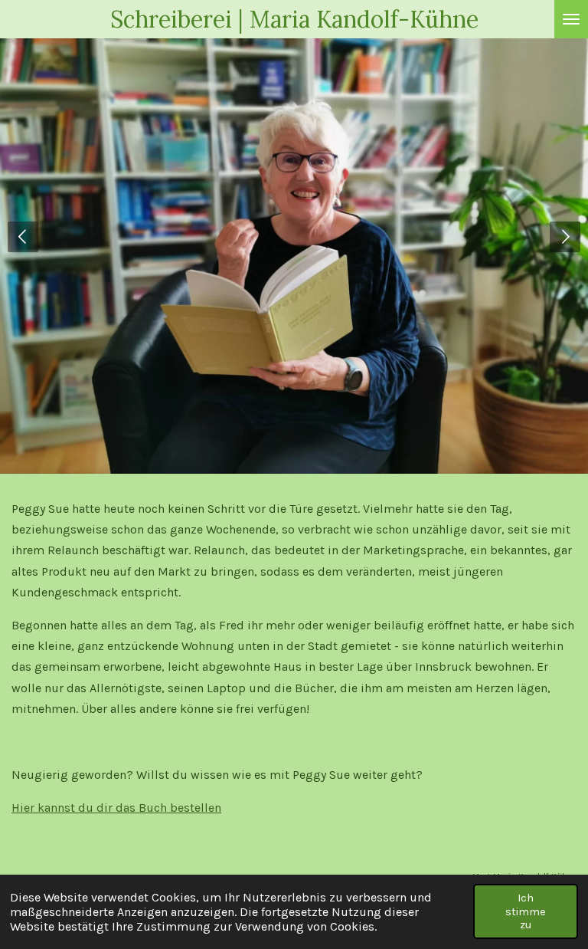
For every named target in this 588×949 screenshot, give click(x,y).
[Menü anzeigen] (571, 19)
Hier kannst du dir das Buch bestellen (116, 807)
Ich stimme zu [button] (525, 911)
